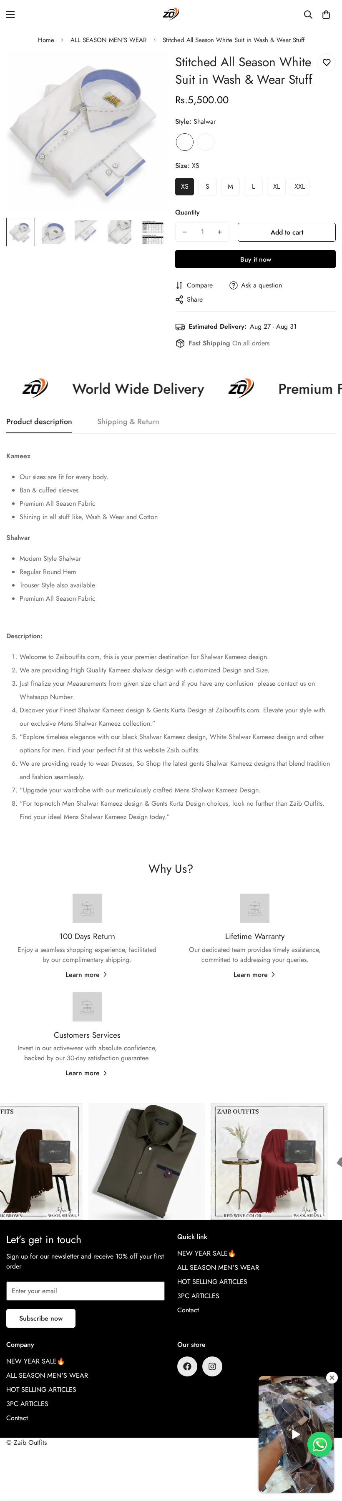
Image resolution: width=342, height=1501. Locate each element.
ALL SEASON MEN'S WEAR (108, 40)
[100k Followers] (212, 1366)
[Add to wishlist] (326, 62)
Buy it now (255, 259)
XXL (299, 186)
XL (276, 186)
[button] (326, 14)
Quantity (187, 212)
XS (185, 186)
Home (46, 40)
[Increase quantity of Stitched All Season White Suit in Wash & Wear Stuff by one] (220, 232)
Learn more (82, 974)
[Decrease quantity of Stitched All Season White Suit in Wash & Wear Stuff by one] (185, 232)
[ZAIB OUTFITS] (171, 14)
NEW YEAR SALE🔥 (206, 1253)
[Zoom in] (149, 69)
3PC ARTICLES (198, 1296)
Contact (188, 1310)
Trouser (205, 142)
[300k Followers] (187, 1366)
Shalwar (184, 142)
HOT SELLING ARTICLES (212, 1281)
